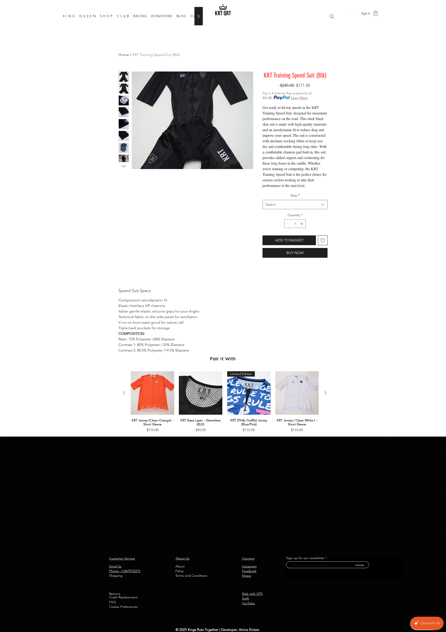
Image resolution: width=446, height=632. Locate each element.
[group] (224, 402)
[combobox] (295, 204)
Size (295, 195)
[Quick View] (152, 393)
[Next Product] (325, 392)
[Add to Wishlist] (323, 240)
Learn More (299, 98)
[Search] (332, 16)
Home (123, 54)
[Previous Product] (124, 392)
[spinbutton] (295, 224)
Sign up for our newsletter (305, 558)
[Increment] (302, 224)
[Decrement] (288, 224)
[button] (351, 13)
